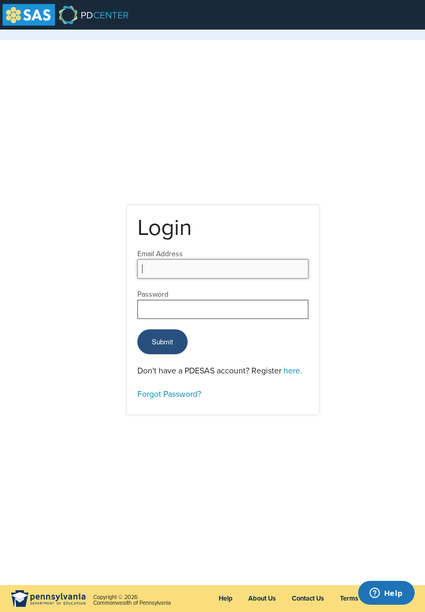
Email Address (160, 253)
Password (152, 294)
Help (225, 598)
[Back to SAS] (28, 15)
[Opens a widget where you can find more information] (386, 594)
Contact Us (308, 598)
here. (293, 371)
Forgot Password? (169, 394)
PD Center (67, 15)
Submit (162, 341)
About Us (262, 598)
